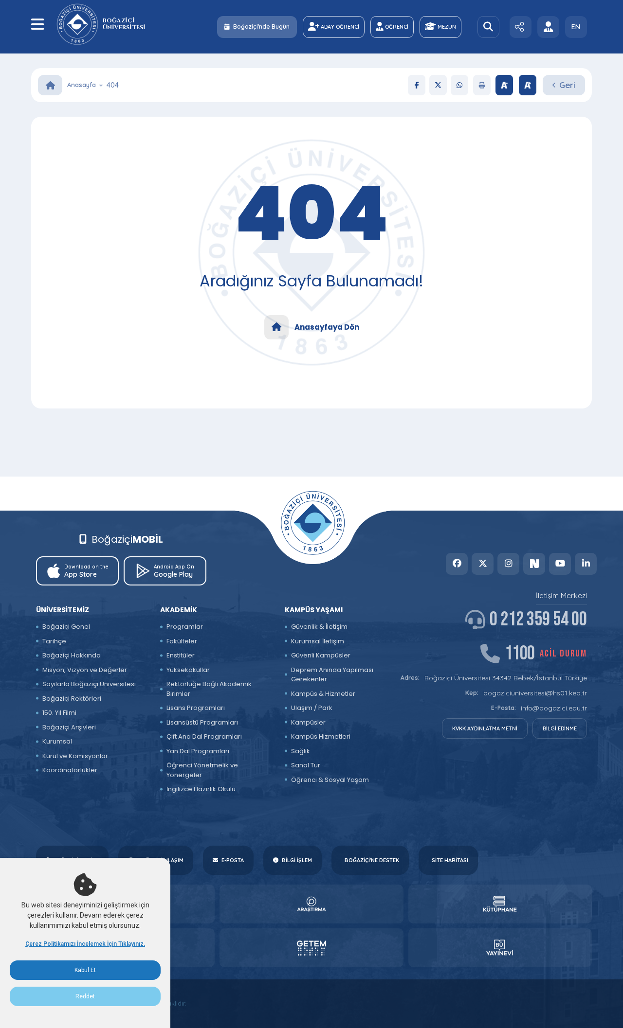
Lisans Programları (195, 707)
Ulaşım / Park (311, 707)
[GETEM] (311, 947)
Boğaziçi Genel (66, 626)
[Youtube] (560, 564)
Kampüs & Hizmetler (323, 693)
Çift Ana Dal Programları (204, 736)
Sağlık (300, 751)
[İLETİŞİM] (520, 27)
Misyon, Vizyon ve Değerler (84, 669)
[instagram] (508, 564)
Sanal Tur (305, 765)
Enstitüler (180, 655)
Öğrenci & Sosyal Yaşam (330, 779)
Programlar (184, 626)
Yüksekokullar (188, 669)
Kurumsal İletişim (317, 641)
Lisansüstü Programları (202, 722)
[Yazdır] (482, 85)
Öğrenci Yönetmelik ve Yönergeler (202, 770)
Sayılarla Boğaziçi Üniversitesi (89, 684)
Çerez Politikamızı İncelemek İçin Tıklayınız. (85, 943)
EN (575, 26)
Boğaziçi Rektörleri (71, 698)
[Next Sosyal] (534, 564)
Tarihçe (54, 641)
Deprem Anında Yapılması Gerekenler (332, 674)
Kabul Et (85, 970)
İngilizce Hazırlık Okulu (201, 789)
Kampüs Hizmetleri (320, 736)
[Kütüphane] (500, 904)
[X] (438, 85)
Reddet (85, 996)
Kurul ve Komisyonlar (75, 756)
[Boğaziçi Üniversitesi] (74, 24)
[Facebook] (416, 85)
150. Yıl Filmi (59, 712)
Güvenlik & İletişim (319, 626)
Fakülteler (181, 641)
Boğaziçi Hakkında (71, 655)
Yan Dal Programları (197, 751)
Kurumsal (57, 741)
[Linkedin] (586, 564)
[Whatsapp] (459, 85)
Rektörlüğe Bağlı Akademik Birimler (209, 688)
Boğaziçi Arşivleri (69, 727)
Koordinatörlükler (69, 770)
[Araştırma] (311, 904)
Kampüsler (308, 722)
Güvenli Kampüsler (320, 655)
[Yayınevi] (500, 947)
